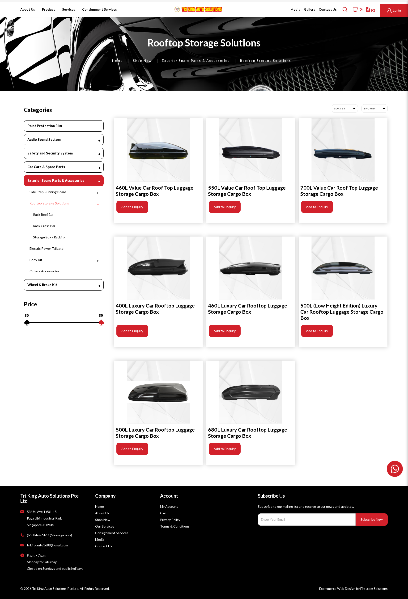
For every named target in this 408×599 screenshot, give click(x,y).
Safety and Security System (50, 153)
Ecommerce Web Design (337, 589)
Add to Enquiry (132, 207)
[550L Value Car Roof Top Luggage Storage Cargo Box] (250, 149)
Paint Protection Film (44, 126)
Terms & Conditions (175, 526)
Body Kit (36, 260)
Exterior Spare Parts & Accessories (196, 60)
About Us (102, 513)
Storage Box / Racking (49, 237)
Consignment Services (111, 533)
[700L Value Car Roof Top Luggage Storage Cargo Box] (343, 149)
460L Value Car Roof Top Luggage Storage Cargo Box (154, 191)
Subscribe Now (372, 519)
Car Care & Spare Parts (46, 167)
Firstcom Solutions (374, 589)
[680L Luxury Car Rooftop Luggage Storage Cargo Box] (250, 392)
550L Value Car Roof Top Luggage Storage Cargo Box (247, 191)
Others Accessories (44, 271)
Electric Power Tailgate (47, 248)
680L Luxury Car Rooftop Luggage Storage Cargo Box (247, 433)
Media (99, 539)
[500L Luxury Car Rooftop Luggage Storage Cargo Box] (158, 392)
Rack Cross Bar (44, 226)
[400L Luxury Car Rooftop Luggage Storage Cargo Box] (158, 268)
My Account (169, 506)
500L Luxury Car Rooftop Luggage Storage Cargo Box (155, 433)
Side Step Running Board (48, 192)
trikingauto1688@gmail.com (47, 545)
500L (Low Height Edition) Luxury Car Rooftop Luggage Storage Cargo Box (341, 312)
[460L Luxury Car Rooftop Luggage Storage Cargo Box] (250, 268)
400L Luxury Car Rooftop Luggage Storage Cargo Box (155, 309)
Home (117, 60)
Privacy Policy (170, 520)
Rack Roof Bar (43, 214)
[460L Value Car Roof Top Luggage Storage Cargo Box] (158, 149)
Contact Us (103, 546)
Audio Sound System (44, 139)
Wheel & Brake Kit (42, 285)
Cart (163, 513)
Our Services (104, 526)
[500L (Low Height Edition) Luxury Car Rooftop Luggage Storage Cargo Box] (343, 268)
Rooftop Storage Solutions (265, 60)
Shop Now (142, 60)
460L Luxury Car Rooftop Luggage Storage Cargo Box (247, 309)
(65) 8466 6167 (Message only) (49, 535)
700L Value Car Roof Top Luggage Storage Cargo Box (339, 191)
